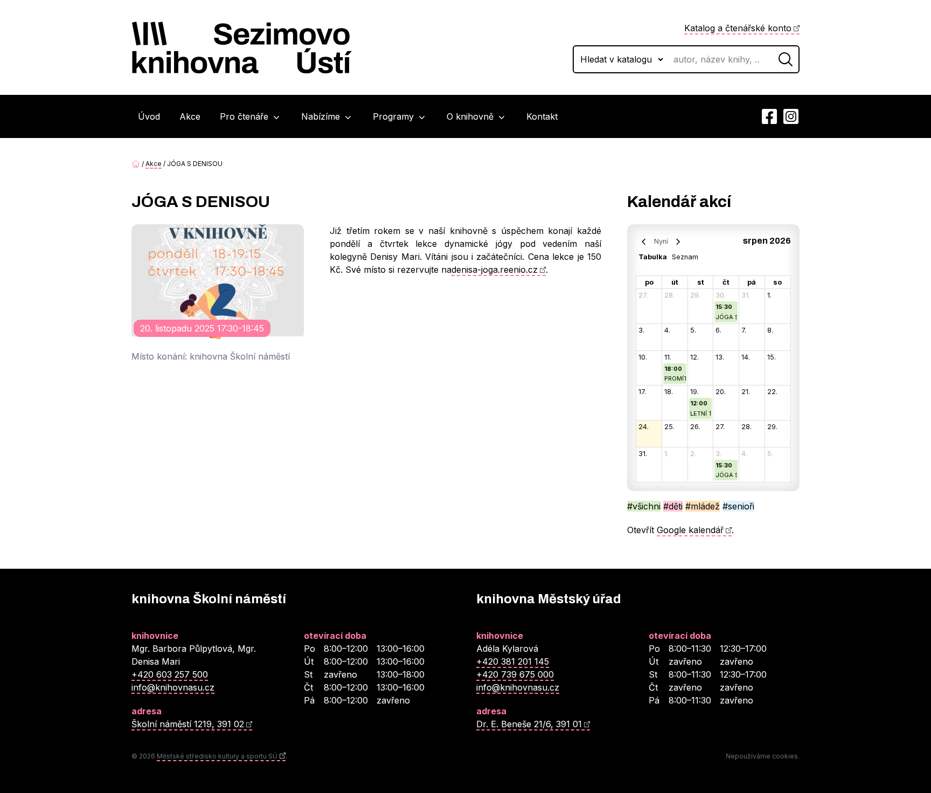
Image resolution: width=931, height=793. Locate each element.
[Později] (678, 241)
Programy (394, 116)
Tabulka (652, 257)
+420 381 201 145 (512, 661)
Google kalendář (690, 530)
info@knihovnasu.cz (172, 687)
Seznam (685, 257)
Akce (189, 116)
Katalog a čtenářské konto (737, 28)
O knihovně (471, 116)
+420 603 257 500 (169, 674)
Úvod (149, 116)
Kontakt (542, 116)
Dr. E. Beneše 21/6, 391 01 (529, 724)
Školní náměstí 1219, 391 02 (187, 724)
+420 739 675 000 (515, 674)
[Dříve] (643, 241)
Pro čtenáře (245, 116)
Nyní (661, 241)
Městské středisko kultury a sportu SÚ (217, 756)
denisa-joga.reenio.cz (494, 269)
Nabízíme (322, 116)
